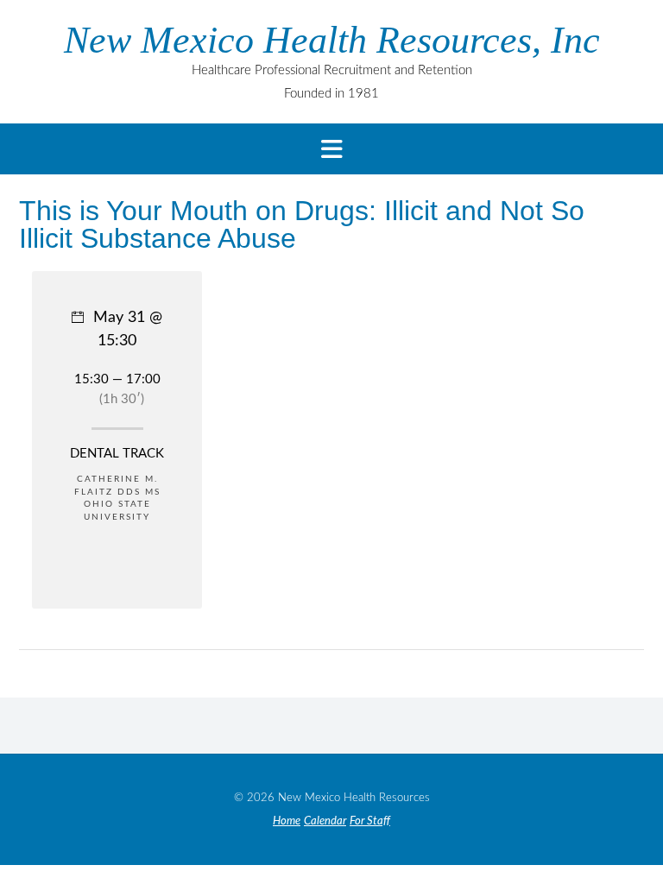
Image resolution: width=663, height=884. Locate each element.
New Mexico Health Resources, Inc (332, 40)
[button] (331, 148)
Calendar (325, 821)
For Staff (370, 821)
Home (286, 821)
